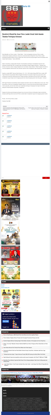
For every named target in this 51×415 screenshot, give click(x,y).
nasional (6, 404)
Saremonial (15, 409)
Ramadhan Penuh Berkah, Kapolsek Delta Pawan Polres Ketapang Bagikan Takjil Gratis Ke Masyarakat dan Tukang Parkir (25, 361)
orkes (28, 404)
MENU (4, 28)
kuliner (43, 402)
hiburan (38, 400)
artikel (8, 398)
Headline (30, 400)
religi (5, 409)
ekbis (18, 400)
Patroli (34, 404)
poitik (30, 407)
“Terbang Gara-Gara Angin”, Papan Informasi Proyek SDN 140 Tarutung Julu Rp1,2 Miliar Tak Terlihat (24, 354)
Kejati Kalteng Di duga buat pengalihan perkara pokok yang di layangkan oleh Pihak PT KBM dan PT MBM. (25, 357)
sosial (31, 409)
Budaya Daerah (23, 398)
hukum (5, 402)
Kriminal (36, 402)
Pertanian (24, 407)
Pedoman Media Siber (5, 287)
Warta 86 (25, 6)
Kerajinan (22, 402)
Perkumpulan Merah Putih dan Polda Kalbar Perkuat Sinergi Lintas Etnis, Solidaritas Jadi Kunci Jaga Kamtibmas (24, 351)
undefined (9, 115)
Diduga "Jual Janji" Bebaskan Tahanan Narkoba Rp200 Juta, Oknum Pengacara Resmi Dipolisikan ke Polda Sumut (25, 344)
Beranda (3, 284)
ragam (42, 407)
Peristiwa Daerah (15, 407)
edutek (12, 400)
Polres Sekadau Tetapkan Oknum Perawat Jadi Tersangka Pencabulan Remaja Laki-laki (21, 337)
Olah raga (14, 404)
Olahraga (22, 404)
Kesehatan (29, 402)
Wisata (38, 409)
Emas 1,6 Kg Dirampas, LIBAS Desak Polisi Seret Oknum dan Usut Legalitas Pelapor (20, 334)
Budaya (15, 398)
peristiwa (6, 407)
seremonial (23, 409)
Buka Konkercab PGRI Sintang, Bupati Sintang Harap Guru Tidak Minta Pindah (22, 372)
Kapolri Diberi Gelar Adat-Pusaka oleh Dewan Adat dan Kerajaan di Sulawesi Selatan (38, 108)
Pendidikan (41, 404)
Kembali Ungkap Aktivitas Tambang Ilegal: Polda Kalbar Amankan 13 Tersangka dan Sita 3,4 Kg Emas (24, 340)
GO (46, 177)
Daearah (38, 398)
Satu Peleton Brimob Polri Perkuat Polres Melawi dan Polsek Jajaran (17, 347)
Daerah (5, 400)
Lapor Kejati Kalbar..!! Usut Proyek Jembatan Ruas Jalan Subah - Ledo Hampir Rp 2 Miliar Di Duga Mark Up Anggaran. (26, 365)
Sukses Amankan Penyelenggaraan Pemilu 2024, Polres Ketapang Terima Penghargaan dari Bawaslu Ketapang (14, 109)
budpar (31, 398)
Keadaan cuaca (14, 402)
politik (36, 407)
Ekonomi (24, 400)
